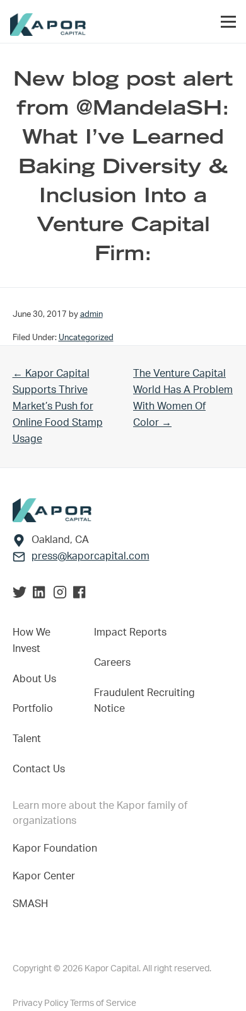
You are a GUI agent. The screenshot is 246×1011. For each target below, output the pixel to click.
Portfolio (33, 709)
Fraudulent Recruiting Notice (144, 701)
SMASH (30, 904)
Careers (112, 663)
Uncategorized (86, 337)
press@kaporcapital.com (90, 556)
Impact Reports (130, 632)
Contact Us (39, 769)
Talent (27, 739)
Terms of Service (103, 1003)
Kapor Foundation (57, 848)
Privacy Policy (41, 1003)
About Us (34, 679)
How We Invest (31, 640)
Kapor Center (46, 876)
